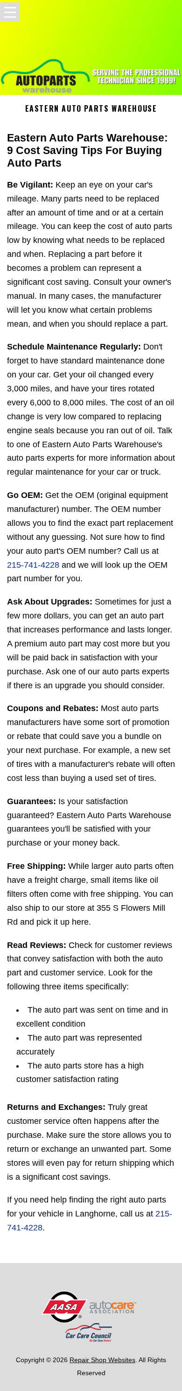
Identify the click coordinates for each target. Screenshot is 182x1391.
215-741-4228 (33, 565)
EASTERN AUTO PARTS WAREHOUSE (91, 108)
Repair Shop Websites (102, 1360)
